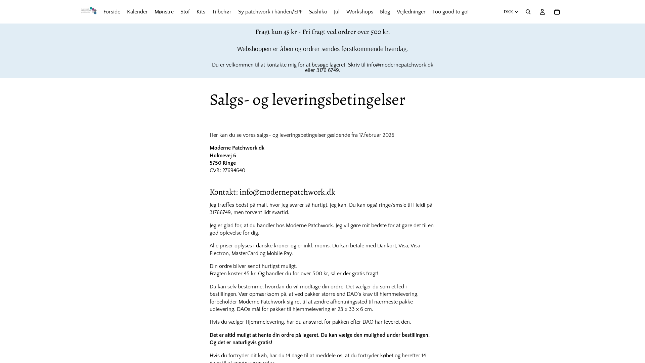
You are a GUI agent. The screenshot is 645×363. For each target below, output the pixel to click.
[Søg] (528, 11)
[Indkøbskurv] (557, 11)
